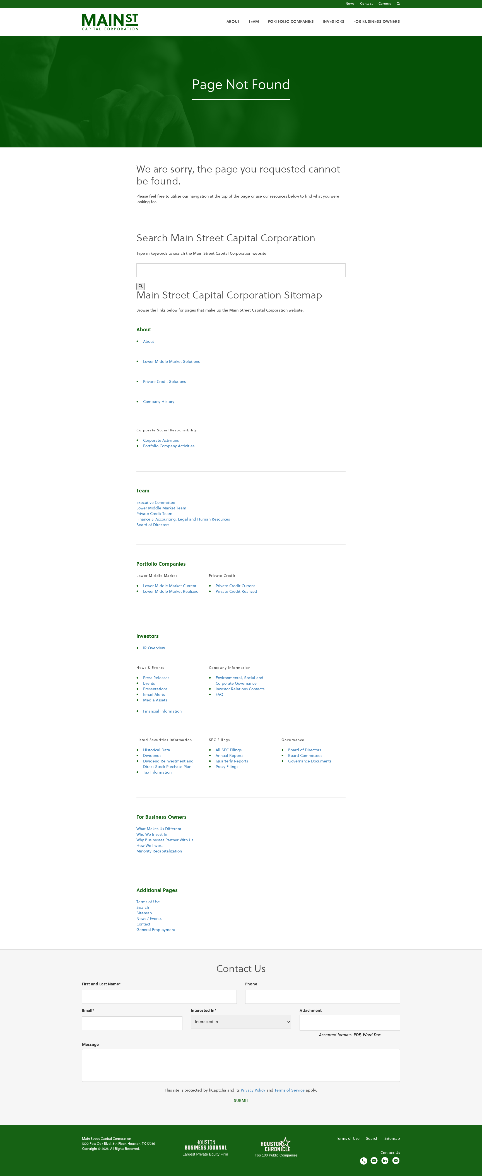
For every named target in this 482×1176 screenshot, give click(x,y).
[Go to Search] (398, 4)
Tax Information (157, 772)
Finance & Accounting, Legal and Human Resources (183, 519)
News (350, 4)
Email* (88, 1011)
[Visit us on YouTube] (396, 1160)
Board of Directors (152, 525)
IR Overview (154, 648)
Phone (251, 984)
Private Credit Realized (236, 592)
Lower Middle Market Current (169, 586)
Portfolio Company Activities (168, 446)
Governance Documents (309, 761)
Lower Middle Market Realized (171, 592)
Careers (385, 4)
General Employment (155, 930)
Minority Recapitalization (159, 851)
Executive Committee (155, 503)
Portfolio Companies (291, 22)
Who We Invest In (151, 835)
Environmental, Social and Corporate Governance (239, 681)
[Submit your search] (140, 286)
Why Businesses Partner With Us (164, 840)
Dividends (152, 756)
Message (90, 1045)
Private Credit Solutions (164, 382)
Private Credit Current (235, 586)
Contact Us (390, 1153)
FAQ (219, 695)
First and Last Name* (101, 984)
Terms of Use (148, 902)
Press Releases (156, 678)
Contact (366, 4)
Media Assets (155, 700)
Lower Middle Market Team (161, 508)
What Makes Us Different (158, 829)
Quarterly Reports (232, 761)
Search (142, 908)
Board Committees (305, 756)
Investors (333, 22)
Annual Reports (229, 756)
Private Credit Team (154, 514)
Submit (241, 1101)
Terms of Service (289, 1090)
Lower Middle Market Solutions (171, 362)
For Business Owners (376, 22)
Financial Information (162, 711)
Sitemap (144, 913)
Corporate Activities (161, 441)
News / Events (149, 919)
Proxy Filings (227, 767)
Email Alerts (154, 695)
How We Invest (149, 846)
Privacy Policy (253, 1090)
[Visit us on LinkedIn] (385, 1160)
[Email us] (374, 1160)
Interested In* (203, 1011)
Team (254, 22)
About (233, 22)
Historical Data (156, 750)
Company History (158, 402)
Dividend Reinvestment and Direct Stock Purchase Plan (168, 764)
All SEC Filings (229, 750)
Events (149, 684)
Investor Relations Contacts (240, 689)
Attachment (311, 1011)
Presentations (155, 689)
